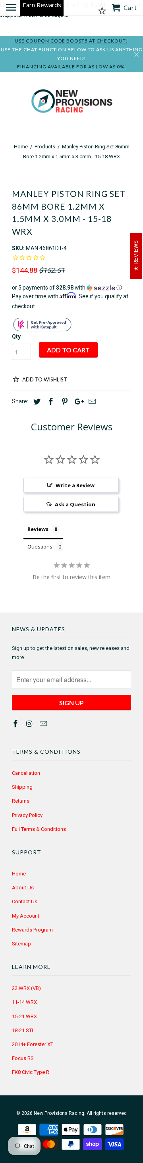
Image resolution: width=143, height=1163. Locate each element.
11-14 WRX (24, 1002)
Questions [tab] (39, 546)
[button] (71, 288)
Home (19, 874)
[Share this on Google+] (77, 401)
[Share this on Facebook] (49, 401)
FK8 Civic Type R (30, 1072)
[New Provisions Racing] (71, 103)
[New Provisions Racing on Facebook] (16, 724)
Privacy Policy (27, 815)
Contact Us (24, 901)
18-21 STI (22, 1030)
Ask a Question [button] (75, 504)
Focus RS (23, 1058)
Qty (16, 336)
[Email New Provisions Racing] (44, 724)
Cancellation (26, 773)
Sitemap (21, 944)
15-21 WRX (24, 1016)
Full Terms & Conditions (39, 829)
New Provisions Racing (59, 1113)
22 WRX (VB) (26, 988)
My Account (25, 916)
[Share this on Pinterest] (63, 401)
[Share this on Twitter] (35, 401)
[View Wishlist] (102, 11)
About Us (23, 888)
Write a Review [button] (75, 485)
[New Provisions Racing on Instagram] (30, 724)
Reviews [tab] (37, 529)
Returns (20, 801)
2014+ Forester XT (32, 1044)
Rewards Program (32, 930)
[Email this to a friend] (91, 401)
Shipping (22, 787)
